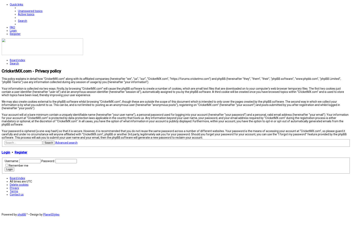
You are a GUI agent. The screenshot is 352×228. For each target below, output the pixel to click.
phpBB (22, 214)
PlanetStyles (51, 214)
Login (6, 152)
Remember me (18, 165)
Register (21, 152)
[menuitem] (30, 11)
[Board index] (42, 54)
